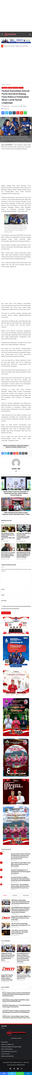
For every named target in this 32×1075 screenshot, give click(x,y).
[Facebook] (3, 112)
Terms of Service (5, 1053)
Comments (26, 895)
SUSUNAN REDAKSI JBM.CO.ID (9, 1051)
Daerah (15, 87)
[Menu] (2, 35)
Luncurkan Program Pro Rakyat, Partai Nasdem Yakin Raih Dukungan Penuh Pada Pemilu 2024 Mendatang (20, 879)
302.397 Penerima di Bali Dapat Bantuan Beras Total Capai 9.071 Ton (24, 977)
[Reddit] (21, 112)
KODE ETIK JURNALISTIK (7, 1044)
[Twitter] (6, 112)
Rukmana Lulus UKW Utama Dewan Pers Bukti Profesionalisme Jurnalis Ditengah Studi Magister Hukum (24, 536)
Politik (21, 87)
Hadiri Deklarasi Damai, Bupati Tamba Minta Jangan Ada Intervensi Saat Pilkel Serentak (21, 864)
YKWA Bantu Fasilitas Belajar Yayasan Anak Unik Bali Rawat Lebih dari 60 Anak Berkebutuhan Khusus (20, 902)
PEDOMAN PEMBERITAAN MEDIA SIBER (11, 1046)
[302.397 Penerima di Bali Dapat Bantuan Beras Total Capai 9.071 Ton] (6, 926)
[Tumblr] (14, 112)
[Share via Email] (23, 453)
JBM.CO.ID (25, 1062)
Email (3, 595)
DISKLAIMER (4, 1042)
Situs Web (3, 600)
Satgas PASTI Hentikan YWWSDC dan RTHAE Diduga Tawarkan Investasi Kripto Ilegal (20, 918)
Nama (3, 589)
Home (4, 84)
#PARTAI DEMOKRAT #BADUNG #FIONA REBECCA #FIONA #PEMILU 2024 (16, 446)
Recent (5, 895)
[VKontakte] (20, 453)
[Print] (26, 453)
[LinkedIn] (10, 112)
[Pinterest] (17, 112)
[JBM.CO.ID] (10, 34)
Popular (15, 895)
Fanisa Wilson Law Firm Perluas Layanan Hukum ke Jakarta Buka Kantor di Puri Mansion (19, 932)
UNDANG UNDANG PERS (7, 1056)
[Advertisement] (16, 15)
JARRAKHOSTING (20, 1064)
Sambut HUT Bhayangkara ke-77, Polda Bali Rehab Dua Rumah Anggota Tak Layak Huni (20, 871)
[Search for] (30, 35)
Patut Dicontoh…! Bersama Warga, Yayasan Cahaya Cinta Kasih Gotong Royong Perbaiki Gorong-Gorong (20, 886)
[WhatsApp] (25, 112)
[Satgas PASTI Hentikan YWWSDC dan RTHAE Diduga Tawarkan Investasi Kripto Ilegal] (6, 918)
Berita (9, 87)
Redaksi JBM (6, 106)
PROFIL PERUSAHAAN (6, 1049)
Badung (8, 84)
